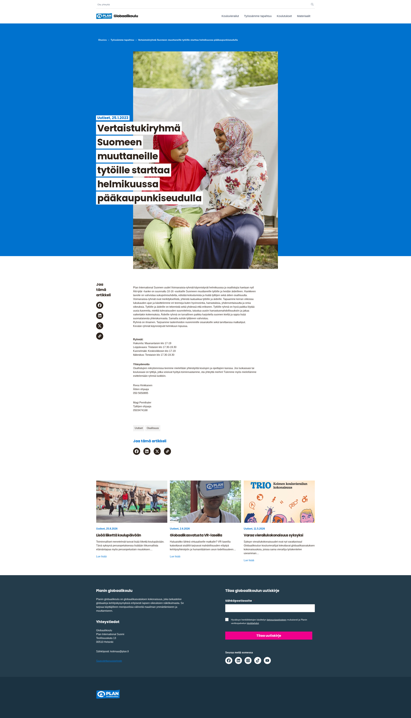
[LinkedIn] (99, 315)
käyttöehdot (253, 623)
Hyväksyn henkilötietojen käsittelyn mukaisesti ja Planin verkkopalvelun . (269, 621)
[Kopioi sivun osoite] (99, 336)
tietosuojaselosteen (276, 619)
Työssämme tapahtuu (258, 16)
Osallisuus (153, 428)
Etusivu (102, 40)
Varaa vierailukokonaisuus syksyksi (273, 535)
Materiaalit (303, 16)
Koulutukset (284, 16)
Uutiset (139, 428)
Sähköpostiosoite (239, 600)
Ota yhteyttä (103, 4)
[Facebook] (99, 305)
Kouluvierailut (230, 16)
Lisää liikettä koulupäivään (118, 535)
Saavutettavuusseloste (109, 661)
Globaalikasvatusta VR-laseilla (196, 535)
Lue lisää (101, 556)
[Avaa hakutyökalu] (312, 4)
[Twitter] (99, 325)
